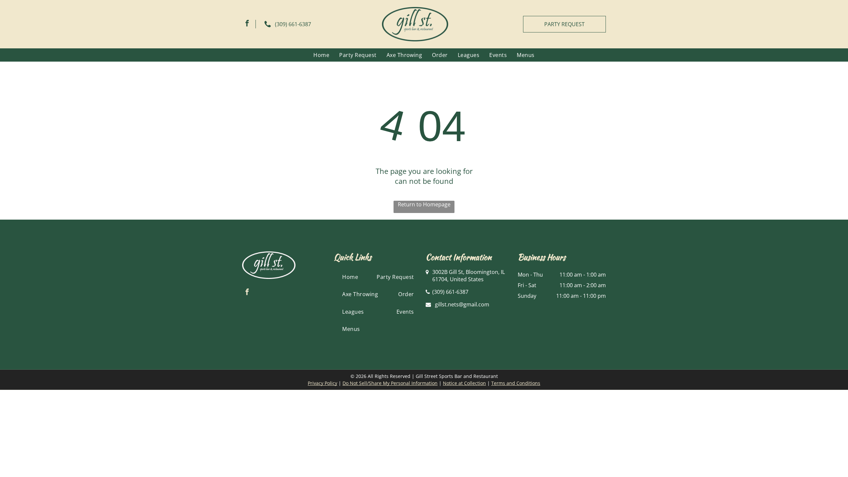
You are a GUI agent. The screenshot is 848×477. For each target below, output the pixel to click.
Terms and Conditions (515, 383)
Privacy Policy (322, 383)
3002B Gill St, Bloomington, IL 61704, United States (468, 275)
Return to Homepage (424, 204)
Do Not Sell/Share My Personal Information (390, 383)
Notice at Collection (464, 383)
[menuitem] (321, 55)
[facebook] (247, 24)
